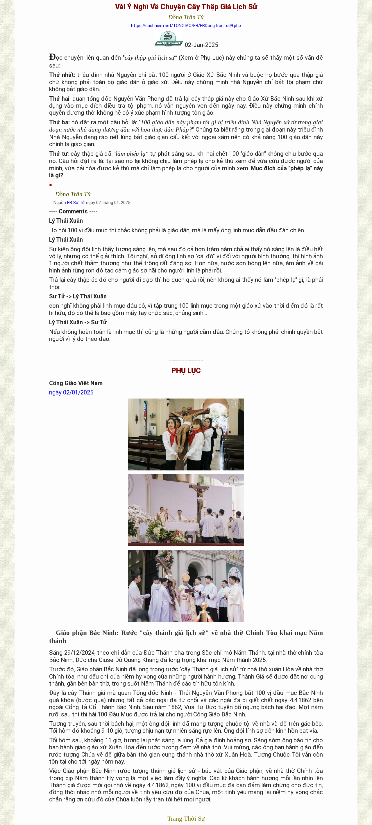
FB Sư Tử (76, 202)
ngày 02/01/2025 (71, 392)
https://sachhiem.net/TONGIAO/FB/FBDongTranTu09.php (186, 25)
